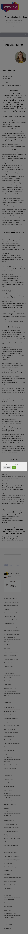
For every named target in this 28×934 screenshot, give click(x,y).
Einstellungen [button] (7, 467)
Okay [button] (14, 467)
